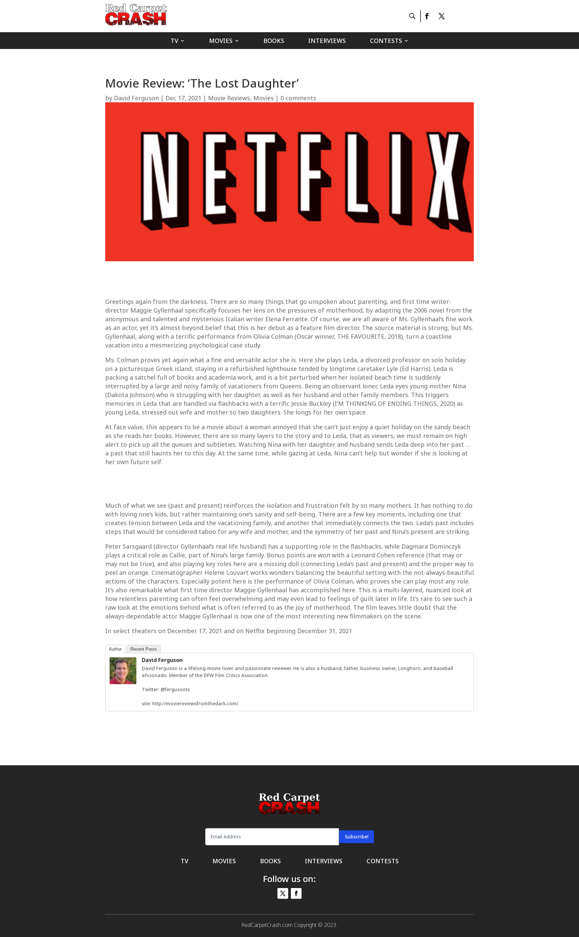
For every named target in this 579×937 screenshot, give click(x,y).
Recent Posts (143, 649)
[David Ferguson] (123, 682)
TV (174, 41)
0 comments (298, 98)
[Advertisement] (289, 281)
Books (273, 41)
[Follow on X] (442, 16)
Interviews (327, 41)
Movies (221, 41)
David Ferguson (136, 98)
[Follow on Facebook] (426, 16)
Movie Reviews (229, 98)
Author (115, 649)
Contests (386, 41)
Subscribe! (356, 836)
